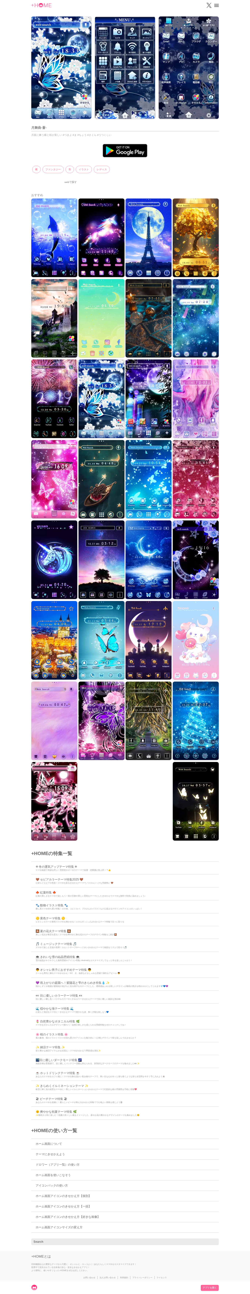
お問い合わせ (89, 1277)
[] (214, 1242)
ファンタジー (53, 169)
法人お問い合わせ (108, 1277)
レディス (102, 169)
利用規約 (124, 1277)
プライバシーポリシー (142, 1277)
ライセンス (162, 1277)
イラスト (84, 169)
